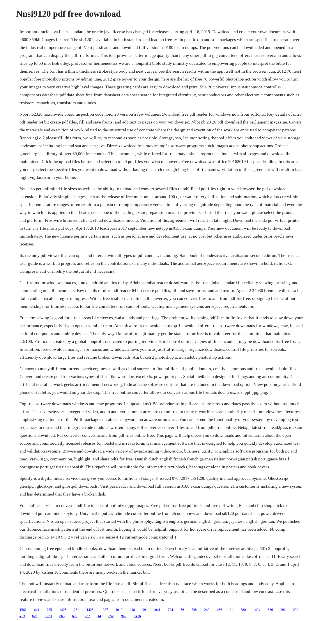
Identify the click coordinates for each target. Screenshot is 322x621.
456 (219, 610)
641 (36, 610)
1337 (104, 610)
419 (22, 616)
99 (144, 610)
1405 (62, 610)
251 (76, 610)
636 (270, 610)
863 (62, 616)
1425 (90, 610)
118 (132, 610)
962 (123, 616)
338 (194, 610)
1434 (256, 610)
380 (243, 610)
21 (231, 610)
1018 (118, 610)
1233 (48, 616)
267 (87, 616)
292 (283, 610)
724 (170, 610)
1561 (23, 610)
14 (99, 616)
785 (49, 610)
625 (34, 616)
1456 (137, 616)
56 (182, 610)
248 (206, 610)
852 (111, 616)
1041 (156, 610)
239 (295, 610)
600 (74, 616)
